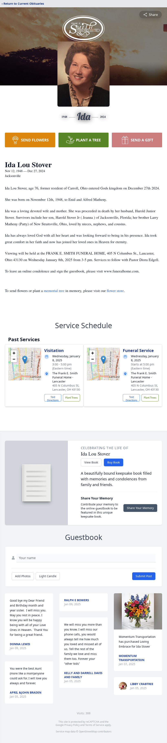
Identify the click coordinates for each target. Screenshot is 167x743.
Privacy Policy (72, 725)
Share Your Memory (140, 508)
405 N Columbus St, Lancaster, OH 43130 (66, 387)
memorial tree (54, 290)
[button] (24, 360)
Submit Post (144, 576)
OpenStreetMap (88, 731)
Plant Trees (71, 397)
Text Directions (53, 398)
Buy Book (113, 462)
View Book (91, 462)
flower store (115, 290)
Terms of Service (94, 725)
